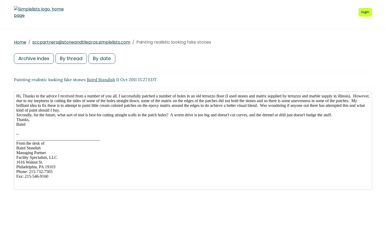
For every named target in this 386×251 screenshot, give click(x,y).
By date (102, 58)
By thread (71, 58)
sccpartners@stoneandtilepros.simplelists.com (81, 42)
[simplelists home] (39, 12)
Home (20, 42)
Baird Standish (101, 79)
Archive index (33, 58)
